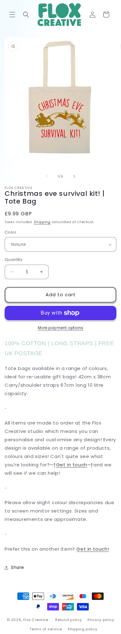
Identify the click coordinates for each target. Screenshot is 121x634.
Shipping (42, 222)
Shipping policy (82, 629)
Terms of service (45, 629)
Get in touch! (92, 549)
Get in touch (71, 464)
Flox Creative (35, 619)
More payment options (60, 327)
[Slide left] (47, 176)
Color (10, 232)
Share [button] (17, 567)
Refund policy (68, 619)
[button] (12, 14)
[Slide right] (74, 176)
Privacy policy (100, 619)
